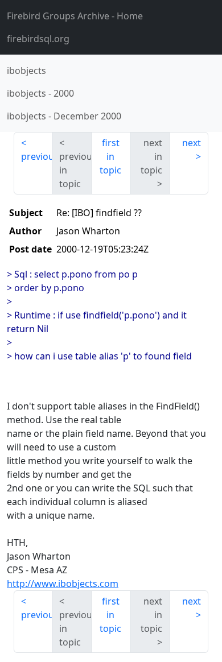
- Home (75, 16)
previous (36, 156)
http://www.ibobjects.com (62, 583)
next (191, 142)
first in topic (110, 156)
